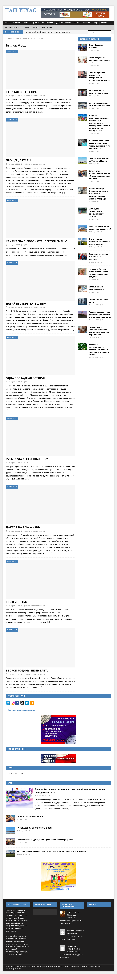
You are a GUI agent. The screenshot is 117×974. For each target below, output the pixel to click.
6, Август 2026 (94, 320)
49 (27, 463)
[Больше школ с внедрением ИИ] (82, 289)
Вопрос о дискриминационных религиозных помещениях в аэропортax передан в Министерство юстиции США (99, 123)
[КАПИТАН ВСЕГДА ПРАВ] (40, 69)
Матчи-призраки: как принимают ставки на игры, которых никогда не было (51, 851)
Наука (76, 23)
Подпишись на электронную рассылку (22, 710)
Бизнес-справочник (42, 28)
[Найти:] (99, 32)
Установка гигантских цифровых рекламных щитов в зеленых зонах (100, 314)
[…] (42, 112)
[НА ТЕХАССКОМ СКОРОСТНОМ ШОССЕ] (10, 830)
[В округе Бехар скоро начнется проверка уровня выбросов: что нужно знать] (82, 142)
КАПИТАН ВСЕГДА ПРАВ (22, 92)
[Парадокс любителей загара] (10, 818)
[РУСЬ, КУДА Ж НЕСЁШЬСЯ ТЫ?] (40, 436)
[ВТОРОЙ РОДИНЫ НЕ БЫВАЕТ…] (40, 647)
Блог (10, 783)
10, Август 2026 (94, 292)
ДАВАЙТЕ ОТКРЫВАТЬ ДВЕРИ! (26, 303)
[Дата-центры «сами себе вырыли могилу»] (82, 105)
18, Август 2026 (94, 201)
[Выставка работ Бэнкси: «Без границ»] (82, 92)
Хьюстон (16, 23)
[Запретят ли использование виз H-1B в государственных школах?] (82, 173)
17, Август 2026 (94, 232)
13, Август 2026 (94, 247)
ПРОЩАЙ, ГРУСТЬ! (18, 160)
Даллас (36, 23)
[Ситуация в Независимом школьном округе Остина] (82, 211)
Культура (86, 23)
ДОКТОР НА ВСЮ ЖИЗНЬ (23, 527)
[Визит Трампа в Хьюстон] (82, 47)
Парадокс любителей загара (30, 816)
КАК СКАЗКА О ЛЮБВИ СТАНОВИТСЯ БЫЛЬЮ (36, 241)
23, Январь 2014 (13, 674)
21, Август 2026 (94, 151)
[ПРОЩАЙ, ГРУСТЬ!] (40, 137)
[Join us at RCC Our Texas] (75, 13)
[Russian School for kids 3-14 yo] (58, 876)
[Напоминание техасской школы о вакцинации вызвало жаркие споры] (82, 329)
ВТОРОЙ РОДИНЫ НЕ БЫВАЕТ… (27, 670)
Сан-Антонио (47, 23)
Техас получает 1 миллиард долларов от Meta (100, 60)
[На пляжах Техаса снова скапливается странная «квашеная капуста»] (82, 271)
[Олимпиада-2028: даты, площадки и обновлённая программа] (10, 841)
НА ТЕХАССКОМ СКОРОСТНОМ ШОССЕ (35, 828)
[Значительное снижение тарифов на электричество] (82, 241)
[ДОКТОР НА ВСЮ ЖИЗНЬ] (40, 504)
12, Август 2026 (94, 262)
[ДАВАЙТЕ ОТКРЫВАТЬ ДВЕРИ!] (40, 280)
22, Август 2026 (94, 133)
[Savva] (62, 934)
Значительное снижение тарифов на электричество (99, 241)
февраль (26, 39)
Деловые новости (63, 23)
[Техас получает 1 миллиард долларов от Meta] (82, 59)
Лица (96, 23)
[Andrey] (62, 949)
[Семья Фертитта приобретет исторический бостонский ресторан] (82, 74)
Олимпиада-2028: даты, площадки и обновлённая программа (45, 839)
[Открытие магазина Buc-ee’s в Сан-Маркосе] (82, 256)
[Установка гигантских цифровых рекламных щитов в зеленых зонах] (82, 314)
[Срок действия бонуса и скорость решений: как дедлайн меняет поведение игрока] (19, 798)
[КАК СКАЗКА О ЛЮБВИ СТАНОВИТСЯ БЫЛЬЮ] (40, 218)
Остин (26, 23)
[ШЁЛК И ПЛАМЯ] (40, 579)
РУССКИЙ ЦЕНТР (12, 28)
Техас (7, 23)
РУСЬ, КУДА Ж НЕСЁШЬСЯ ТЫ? (27, 459)
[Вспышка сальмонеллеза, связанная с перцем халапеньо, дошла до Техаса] (82, 346)
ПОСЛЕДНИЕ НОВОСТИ (89, 39)
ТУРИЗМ (25, 28)
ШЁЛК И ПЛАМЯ (17, 602)
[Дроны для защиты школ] (82, 301)
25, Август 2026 (94, 96)
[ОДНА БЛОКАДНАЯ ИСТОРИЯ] (40, 355)
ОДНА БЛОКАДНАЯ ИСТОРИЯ (25, 378)
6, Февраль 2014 (14, 95)
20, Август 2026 (22, 842)
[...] (69, 809)
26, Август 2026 (94, 83)
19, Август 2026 (94, 181)
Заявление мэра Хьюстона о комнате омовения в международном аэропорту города (98, 193)
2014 (17, 39)
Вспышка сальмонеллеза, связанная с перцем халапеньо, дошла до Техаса (99, 350)
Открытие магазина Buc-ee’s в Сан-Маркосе (98, 256)
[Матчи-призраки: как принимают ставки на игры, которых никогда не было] (10, 853)
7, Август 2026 (94, 305)
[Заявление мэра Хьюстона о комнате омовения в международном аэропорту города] (82, 190)
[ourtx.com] (62, 915)
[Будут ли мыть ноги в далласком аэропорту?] (82, 228)
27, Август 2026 (94, 50)
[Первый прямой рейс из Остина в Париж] (82, 160)
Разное (104, 23)
